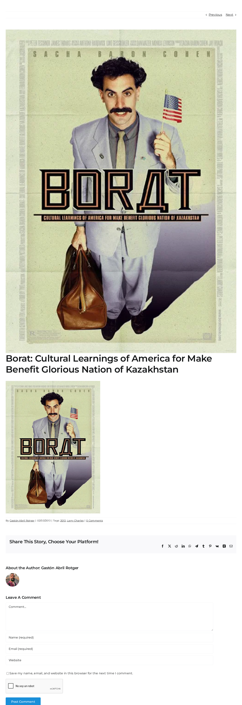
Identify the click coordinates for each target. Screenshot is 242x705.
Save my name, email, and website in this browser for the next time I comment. (71, 673)
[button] (227, 6)
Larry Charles (75, 520)
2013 (63, 520)
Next (229, 14)
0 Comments (94, 520)
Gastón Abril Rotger (22, 520)
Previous (215, 14)
